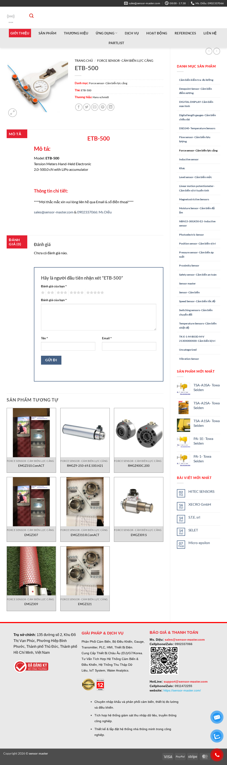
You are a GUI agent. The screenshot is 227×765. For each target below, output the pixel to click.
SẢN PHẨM (47, 33)
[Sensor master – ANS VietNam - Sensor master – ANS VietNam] (10, 17)
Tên (44, 338)
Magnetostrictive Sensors (194, 199)
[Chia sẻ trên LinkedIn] (110, 107)
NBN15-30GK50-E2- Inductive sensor (197, 223)
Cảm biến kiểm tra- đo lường (196, 79)
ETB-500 (86, 90)
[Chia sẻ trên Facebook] (78, 107)
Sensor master (187, 283)
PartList (116, 43)
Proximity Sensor (189, 265)
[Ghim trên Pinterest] (102, 107)
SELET (193, 530)
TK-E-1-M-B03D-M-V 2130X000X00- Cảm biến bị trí (197, 338)
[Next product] (208, 51)
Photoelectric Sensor (191, 234)
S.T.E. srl (194, 517)
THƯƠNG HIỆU (76, 33)
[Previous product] (216, 51)
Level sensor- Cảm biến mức (195, 177)
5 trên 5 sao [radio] (94, 293)
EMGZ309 (31, 604)
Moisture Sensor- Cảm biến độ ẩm (197, 210)
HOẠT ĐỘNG (156, 33)
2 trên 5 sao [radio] (50, 293)
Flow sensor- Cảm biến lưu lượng (194, 139)
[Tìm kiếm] (29, 15)
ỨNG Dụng (105, 33)
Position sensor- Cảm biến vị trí (197, 243)
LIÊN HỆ (210, 33)
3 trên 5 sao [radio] (61, 293)
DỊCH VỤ (132, 33)
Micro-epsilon (199, 542)
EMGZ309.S (139, 535)
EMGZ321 (85, 604)
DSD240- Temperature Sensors (197, 128)
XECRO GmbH (199, 504)
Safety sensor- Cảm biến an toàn (198, 274)
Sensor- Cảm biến (189, 292)
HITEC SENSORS (201, 491)
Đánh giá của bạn (54, 286)
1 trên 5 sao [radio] (42, 293)
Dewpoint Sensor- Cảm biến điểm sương (195, 91)
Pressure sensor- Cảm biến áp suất (196, 254)
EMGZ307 (31, 535)
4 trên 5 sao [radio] (76, 293)
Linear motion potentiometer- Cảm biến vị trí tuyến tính (196, 188)
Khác (182, 168)
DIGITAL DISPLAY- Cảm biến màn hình (196, 104)
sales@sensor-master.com (53, 212)
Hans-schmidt (101, 97)
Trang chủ (84, 60)
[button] (12, 112)
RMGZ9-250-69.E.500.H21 (85, 465)
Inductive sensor (189, 159)
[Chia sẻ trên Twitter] (86, 107)
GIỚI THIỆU (19, 33)
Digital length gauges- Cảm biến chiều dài (197, 117)
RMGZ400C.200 (139, 465)
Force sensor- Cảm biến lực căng (198, 150)
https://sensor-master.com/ (182, 690)
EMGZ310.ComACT (31, 465)
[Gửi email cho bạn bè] (94, 107)
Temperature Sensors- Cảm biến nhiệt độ (198, 325)
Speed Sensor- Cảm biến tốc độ (197, 301)
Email (107, 338)
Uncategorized (188, 349)
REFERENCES (185, 33)
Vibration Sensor (189, 358)
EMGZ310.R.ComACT (85, 535)
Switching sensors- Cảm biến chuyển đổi (196, 312)
